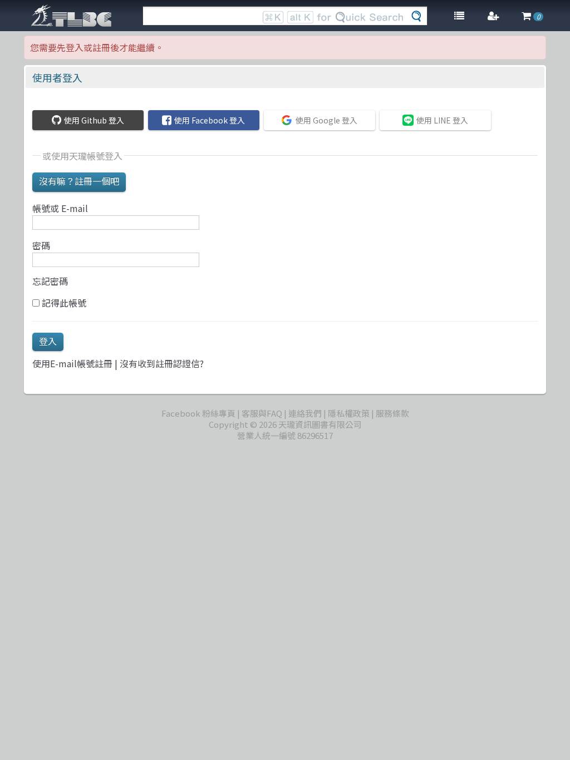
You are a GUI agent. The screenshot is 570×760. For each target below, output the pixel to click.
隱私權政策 (349, 413)
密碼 (41, 245)
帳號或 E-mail (60, 208)
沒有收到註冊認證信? (162, 363)
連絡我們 (305, 413)
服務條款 (392, 413)
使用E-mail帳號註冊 (72, 363)
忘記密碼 (50, 281)
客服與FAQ (262, 413)
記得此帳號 (63, 302)
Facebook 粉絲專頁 (198, 413)
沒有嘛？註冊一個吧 (79, 180)
